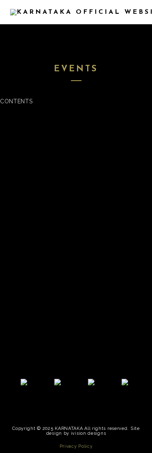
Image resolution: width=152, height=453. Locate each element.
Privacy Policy (76, 446)
